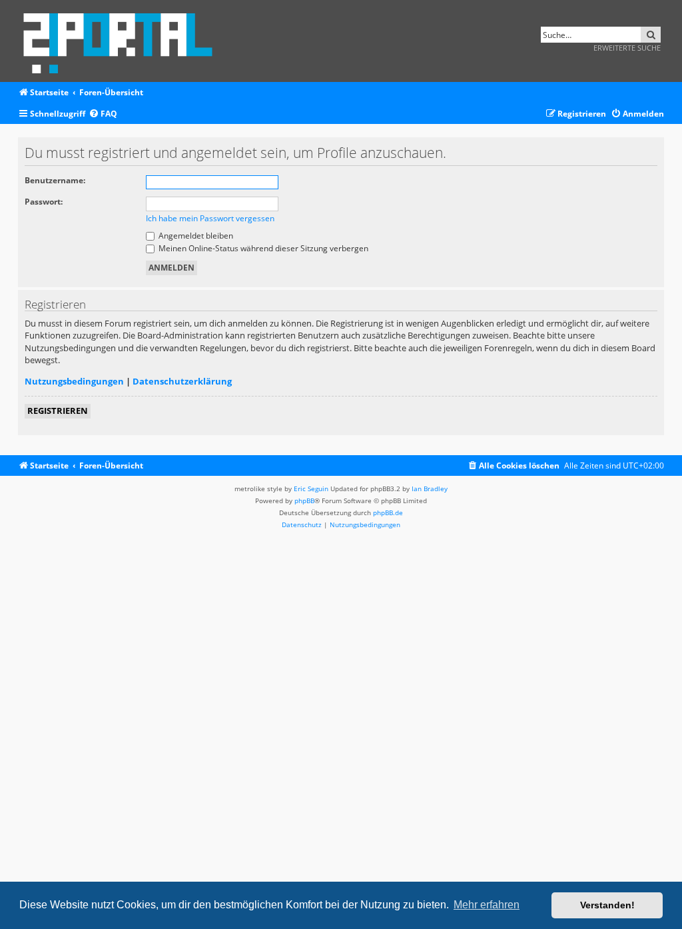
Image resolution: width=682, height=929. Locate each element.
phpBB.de (388, 512)
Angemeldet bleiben (195, 235)
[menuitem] (103, 114)
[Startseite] (122, 41)
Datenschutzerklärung (182, 381)
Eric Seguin (311, 488)
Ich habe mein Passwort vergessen (210, 218)
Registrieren (57, 411)
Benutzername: (55, 180)
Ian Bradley (430, 488)
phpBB (304, 500)
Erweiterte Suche (627, 48)
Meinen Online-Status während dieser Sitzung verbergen (262, 248)
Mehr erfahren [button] (486, 904)
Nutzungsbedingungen (74, 381)
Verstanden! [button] (607, 905)
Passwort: (44, 201)
